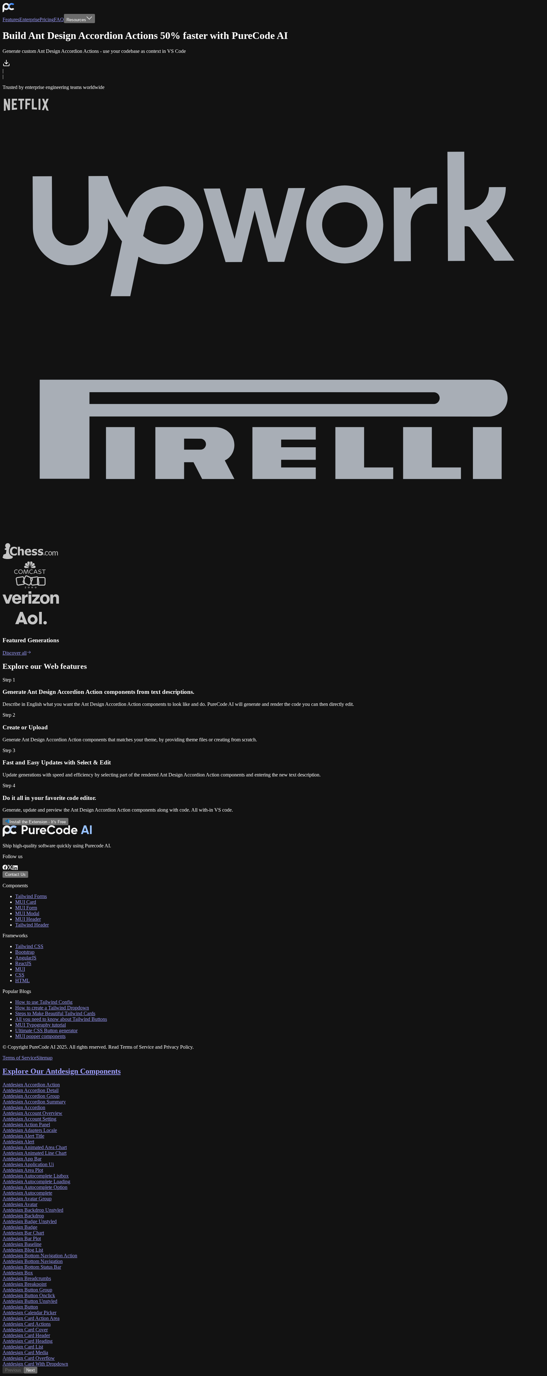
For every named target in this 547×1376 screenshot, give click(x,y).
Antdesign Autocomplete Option (35, 1187)
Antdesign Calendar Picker (29, 1312)
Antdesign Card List (23, 1346)
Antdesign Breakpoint (25, 1284)
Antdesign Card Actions (27, 1324)
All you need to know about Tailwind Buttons (61, 1019)
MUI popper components (40, 1036)
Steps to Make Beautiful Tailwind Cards (55, 1013)
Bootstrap (25, 952)
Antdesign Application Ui (28, 1164)
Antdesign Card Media (25, 1352)
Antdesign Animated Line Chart (34, 1153)
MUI (20, 969)
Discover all (15, 653)
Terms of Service (19, 1057)
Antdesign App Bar (22, 1158)
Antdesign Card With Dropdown (35, 1364)
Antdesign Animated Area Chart (35, 1147)
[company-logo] (8, 11)
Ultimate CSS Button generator (46, 1030)
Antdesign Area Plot (23, 1170)
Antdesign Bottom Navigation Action (40, 1255)
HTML (22, 980)
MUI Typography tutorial (40, 1024)
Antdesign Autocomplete (27, 1193)
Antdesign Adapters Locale (30, 1130)
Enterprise (29, 19)
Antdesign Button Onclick (29, 1295)
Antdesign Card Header (26, 1335)
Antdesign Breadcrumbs (27, 1278)
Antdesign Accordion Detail (31, 1090)
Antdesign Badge (20, 1227)
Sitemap (44, 1057)
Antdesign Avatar (20, 1204)
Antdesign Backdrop (23, 1215)
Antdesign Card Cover (25, 1329)
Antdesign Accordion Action (31, 1084)
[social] (5, 868)
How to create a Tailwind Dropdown (52, 1007)
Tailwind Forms (31, 896)
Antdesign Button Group (27, 1289)
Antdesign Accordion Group (31, 1096)
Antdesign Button (20, 1307)
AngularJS (25, 957)
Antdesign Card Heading (28, 1341)
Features (11, 19)
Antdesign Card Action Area (31, 1318)
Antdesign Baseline (22, 1244)
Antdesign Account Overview (32, 1113)
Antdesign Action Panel (26, 1124)
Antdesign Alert (18, 1141)
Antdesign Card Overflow (29, 1358)
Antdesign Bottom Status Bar (32, 1267)
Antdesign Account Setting (29, 1119)
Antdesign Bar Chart (23, 1232)
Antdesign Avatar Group (27, 1198)
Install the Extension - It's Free (37, 822)
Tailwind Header (32, 924)
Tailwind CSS (29, 946)
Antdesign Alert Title (23, 1136)
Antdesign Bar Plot (22, 1238)
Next (30, 1370)
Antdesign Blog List (23, 1250)
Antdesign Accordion (24, 1107)
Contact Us (15, 874)
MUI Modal (27, 913)
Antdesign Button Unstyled (30, 1301)
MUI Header (28, 919)
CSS (19, 974)
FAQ (59, 19)
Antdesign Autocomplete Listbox (36, 1175)
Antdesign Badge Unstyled (30, 1221)
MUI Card (25, 902)
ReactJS (23, 963)
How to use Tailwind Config (43, 1002)
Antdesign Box (18, 1272)
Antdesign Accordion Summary (34, 1101)
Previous (13, 1370)
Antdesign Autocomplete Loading (36, 1181)
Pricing (47, 19)
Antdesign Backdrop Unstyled (33, 1210)
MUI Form (26, 907)
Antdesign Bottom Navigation (33, 1261)
